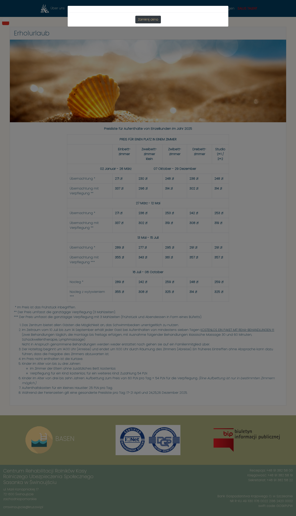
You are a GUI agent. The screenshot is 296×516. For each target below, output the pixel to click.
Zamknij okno (148, 19)
